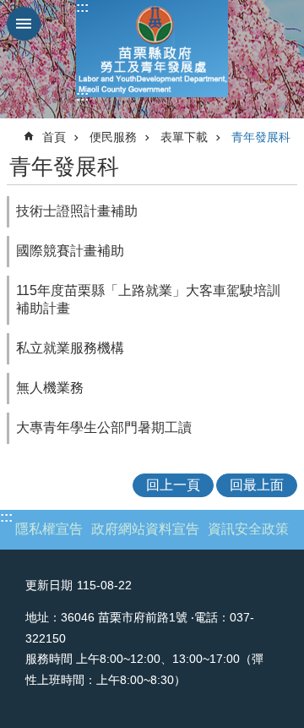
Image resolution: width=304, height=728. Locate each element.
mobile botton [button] (24, 24)
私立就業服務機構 (70, 348)
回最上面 (257, 485)
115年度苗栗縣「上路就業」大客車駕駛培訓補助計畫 (148, 299)
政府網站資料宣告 (145, 529)
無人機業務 (50, 387)
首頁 (54, 137)
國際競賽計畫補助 (70, 251)
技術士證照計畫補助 (77, 211)
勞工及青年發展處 (152, 48)
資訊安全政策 (248, 529)
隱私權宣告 (49, 529)
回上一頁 (173, 485)
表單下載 (184, 137)
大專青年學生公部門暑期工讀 (104, 427)
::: (82, 7)
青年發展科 (260, 137)
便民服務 (113, 137)
